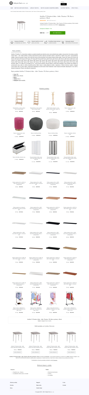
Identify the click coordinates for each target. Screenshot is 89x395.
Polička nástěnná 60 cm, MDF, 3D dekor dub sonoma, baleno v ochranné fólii (52, 284)
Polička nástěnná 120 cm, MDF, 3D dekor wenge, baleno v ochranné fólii (19, 258)
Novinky (12, 385)
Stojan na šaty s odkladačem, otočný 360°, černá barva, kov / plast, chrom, (36, 309)
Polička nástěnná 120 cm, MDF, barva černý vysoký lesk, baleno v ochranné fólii (70, 233)
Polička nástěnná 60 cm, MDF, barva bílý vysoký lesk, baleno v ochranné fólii (36, 284)
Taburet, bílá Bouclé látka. (53, 133)
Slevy (11, 388)
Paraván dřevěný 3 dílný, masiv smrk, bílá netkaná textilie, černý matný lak (53, 158)
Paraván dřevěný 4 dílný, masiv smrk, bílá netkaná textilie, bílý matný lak (36, 158)
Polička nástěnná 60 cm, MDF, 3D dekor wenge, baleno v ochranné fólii (52, 258)
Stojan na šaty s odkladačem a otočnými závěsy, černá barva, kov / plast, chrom (70, 309)
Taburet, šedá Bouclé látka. (36, 133)
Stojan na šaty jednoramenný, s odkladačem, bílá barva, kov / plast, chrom (53, 309)
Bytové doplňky (19, 11)
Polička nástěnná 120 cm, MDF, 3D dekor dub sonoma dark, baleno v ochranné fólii (36, 258)
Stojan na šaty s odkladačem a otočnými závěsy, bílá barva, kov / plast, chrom (19, 309)
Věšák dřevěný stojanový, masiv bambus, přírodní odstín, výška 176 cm (53, 109)
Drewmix (45, 24)
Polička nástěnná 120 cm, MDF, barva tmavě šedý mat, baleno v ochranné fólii (53, 183)
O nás (64, 382)
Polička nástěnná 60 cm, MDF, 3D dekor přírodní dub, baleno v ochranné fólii (70, 258)
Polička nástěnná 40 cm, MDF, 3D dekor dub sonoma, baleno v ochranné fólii (19, 183)
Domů (12, 11)
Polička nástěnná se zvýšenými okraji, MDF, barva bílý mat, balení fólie (19, 208)
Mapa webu (38, 385)
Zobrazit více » (62, 24)
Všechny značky (13, 382)
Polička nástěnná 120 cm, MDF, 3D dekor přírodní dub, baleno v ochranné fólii (19, 284)
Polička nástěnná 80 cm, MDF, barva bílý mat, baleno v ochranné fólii (19, 233)
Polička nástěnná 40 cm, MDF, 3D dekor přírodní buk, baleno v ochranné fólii (52, 208)
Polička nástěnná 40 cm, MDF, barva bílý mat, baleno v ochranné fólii (36, 183)
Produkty (14, 11)
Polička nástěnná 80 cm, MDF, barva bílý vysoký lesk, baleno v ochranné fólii (70, 183)
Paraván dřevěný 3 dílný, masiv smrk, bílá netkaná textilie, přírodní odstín (70, 158)
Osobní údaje (39, 388)
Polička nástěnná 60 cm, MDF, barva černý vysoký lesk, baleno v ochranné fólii (53, 233)
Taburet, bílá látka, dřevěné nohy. (19, 157)
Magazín (38, 382)
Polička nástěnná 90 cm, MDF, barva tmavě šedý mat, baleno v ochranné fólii (36, 208)
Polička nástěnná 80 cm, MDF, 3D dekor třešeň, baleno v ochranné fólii (70, 208)
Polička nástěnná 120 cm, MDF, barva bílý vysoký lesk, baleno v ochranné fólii (36, 233)
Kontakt (64, 385)
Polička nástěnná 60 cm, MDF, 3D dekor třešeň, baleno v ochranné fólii (70, 284)
